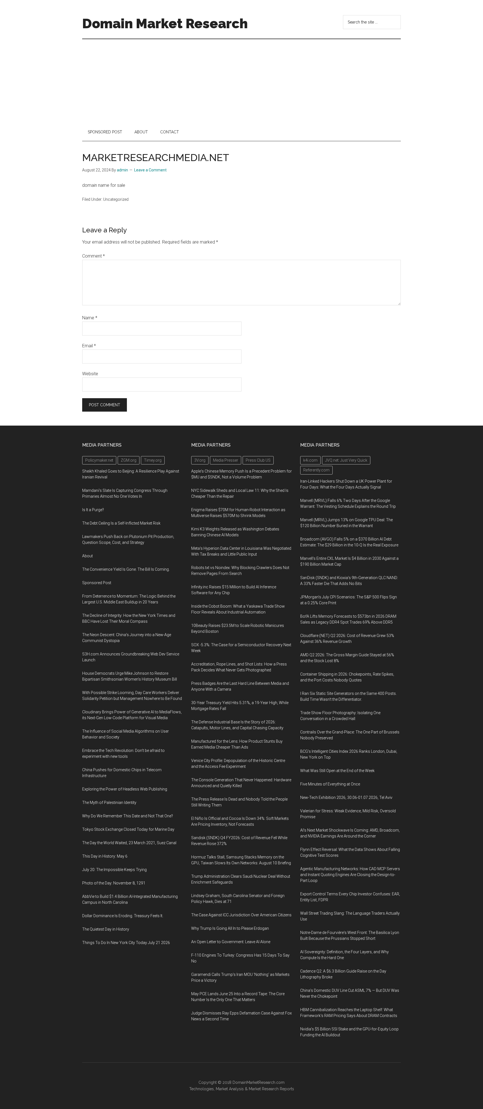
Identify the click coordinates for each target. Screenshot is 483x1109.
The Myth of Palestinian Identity (109, 802)
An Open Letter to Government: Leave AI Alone (230, 942)
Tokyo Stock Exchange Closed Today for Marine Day (128, 829)
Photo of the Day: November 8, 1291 (113, 883)
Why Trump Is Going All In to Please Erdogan (230, 928)
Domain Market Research (165, 23)
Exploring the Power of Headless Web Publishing (124, 789)
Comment (93, 256)
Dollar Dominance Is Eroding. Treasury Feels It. (122, 916)
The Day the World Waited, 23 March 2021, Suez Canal (129, 843)
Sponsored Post (96, 583)
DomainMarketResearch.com (259, 1082)
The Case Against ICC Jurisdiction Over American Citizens (241, 915)
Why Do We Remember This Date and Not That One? (127, 816)
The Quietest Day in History (105, 929)
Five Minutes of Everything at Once (330, 784)
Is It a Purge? (93, 510)
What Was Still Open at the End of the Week (337, 770)
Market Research (264, 1089)
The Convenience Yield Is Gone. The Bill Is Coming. (126, 569)
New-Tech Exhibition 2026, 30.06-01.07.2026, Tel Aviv (346, 797)
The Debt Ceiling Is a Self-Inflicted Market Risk (121, 523)
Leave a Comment (150, 170)
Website (90, 373)
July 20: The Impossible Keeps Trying (114, 869)
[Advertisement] (241, 81)
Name (89, 317)
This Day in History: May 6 (104, 856)
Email (89, 345)
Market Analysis (230, 1089)
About (87, 556)
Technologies (201, 1089)
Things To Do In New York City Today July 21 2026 (126, 942)
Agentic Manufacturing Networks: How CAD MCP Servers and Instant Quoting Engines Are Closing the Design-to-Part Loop (350, 875)
